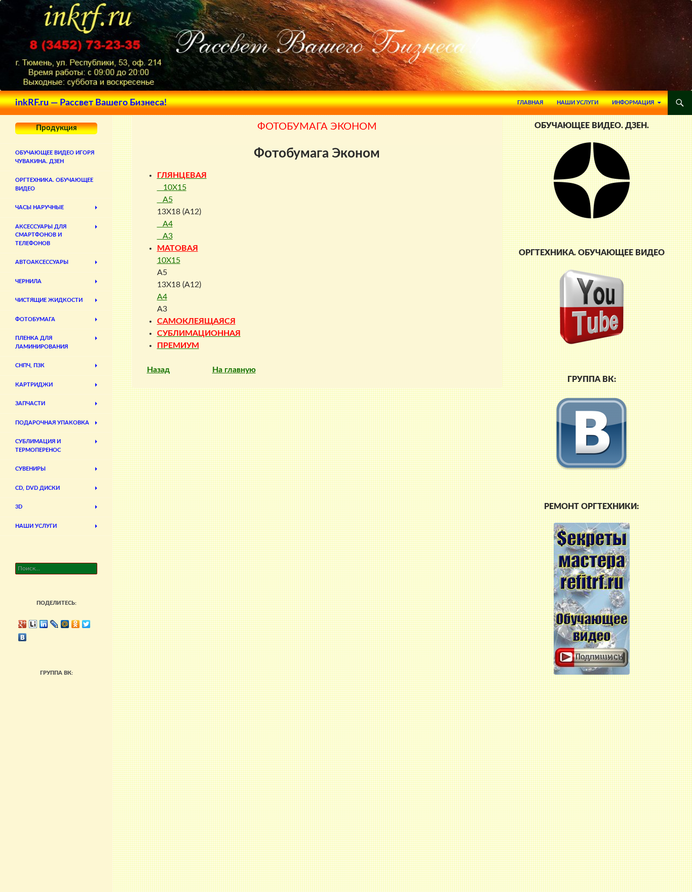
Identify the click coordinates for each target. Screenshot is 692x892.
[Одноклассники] (75, 624)
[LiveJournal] (54, 624)
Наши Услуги (577, 102)
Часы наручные (39, 207)
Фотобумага (35, 319)
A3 (165, 236)
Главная (530, 102)
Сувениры (30, 469)
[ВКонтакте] (22, 637)
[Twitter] (86, 624)
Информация (633, 102)
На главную (234, 370)
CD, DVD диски (37, 488)
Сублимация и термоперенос (38, 446)
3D (18, 507)
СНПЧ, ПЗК (30, 365)
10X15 (171, 187)
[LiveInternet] (33, 624)
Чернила (28, 281)
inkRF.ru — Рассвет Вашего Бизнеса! (91, 102)
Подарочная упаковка (52, 422)
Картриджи (34, 384)
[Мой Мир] (65, 624)
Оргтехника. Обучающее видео (54, 184)
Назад (158, 370)
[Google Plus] (22, 624)
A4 (165, 224)
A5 (165, 200)
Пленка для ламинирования (41, 342)
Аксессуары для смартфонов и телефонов (40, 235)
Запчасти (30, 403)
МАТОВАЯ (177, 248)
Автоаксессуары (41, 262)
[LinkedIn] (44, 624)
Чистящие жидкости (49, 300)
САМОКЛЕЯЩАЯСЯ (196, 321)
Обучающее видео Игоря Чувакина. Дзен (54, 157)
